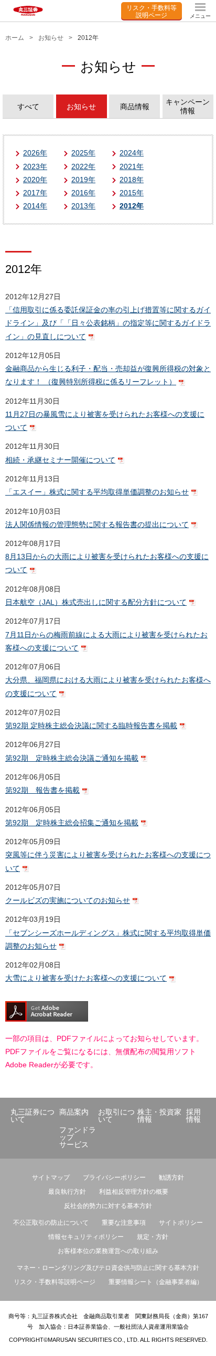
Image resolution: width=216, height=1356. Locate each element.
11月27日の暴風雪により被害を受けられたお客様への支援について (104, 421)
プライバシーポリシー (114, 1177)
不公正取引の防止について (51, 1222)
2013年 (83, 206)
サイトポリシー (181, 1222)
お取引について (116, 1115)
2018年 (132, 179)
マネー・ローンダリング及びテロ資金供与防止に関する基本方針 (108, 1267)
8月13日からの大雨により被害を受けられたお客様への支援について (107, 563)
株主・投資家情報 (159, 1115)
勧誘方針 (171, 1177)
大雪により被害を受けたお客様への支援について (86, 978)
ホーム (14, 37)
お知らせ (50, 37)
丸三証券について (32, 1115)
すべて (28, 106)
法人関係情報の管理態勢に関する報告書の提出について (97, 524)
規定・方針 (152, 1237)
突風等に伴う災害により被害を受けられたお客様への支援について (108, 861)
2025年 (83, 153)
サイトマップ (51, 1177)
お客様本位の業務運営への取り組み (108, 1251)
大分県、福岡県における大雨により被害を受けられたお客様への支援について (108, 686)
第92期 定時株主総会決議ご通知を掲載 (71, 758)
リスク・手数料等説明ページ (151, 10)
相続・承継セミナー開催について (60, 460)
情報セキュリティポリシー (86, 1237)
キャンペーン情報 (188, 106)
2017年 (35, 192)
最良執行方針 (67, 1191)
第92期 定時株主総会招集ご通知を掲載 (71, 822)
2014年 (35, 206)
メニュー (200, 16)
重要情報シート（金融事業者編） (156, 1282)
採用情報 (193, 1115)
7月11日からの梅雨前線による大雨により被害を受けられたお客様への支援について (106, 641)
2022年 (83, 166)
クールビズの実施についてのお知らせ (67, 900)
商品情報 (134, 106)
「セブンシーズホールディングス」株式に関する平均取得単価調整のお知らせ (108, 939)
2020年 (35, 179)
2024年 (132, 153)
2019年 (83, 179)
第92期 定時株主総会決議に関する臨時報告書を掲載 (91, 725)
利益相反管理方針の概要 (133, 1191)
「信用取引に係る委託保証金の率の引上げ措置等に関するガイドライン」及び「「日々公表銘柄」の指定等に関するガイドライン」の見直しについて (108, 323)
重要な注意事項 (124, 1222)
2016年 (83, 192)
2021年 (132, 166)
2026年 (35, 153)
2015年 (132, 192)
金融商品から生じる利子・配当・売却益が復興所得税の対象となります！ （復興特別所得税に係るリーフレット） (108, 375)
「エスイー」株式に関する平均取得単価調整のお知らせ (97, 492)
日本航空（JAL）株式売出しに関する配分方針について (96, 602)
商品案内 (74, 1112)
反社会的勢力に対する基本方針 (108, 1206)
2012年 (132, 206)
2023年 (35, 166)
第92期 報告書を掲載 (42, 790)
